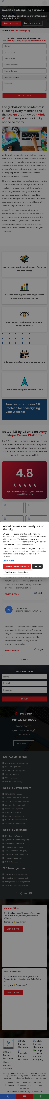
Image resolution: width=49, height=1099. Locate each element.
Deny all (37, 566)
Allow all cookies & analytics (17, 566)
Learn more (8, 560)
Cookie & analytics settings (16, 572)
